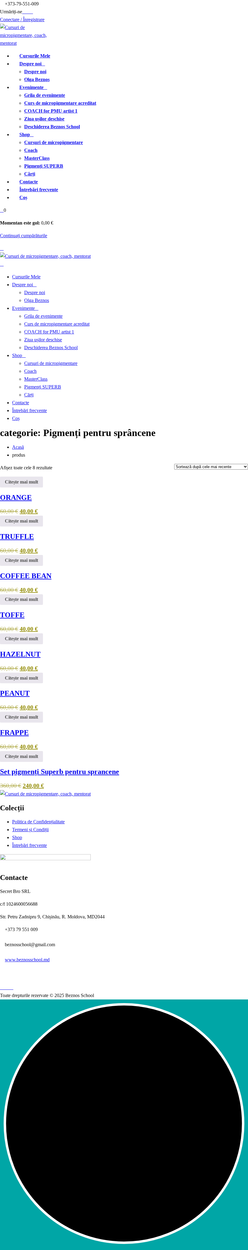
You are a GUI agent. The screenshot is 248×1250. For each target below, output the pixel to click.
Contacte (28, 181)
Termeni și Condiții (30, 829)
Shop (24, 134)
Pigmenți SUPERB (43, 166)
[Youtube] (27, 11)
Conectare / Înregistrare (22, 19)
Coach (31, 150)
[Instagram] (31, 11)
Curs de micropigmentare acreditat (60, 103)
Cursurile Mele (34, 55)
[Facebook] (24, 11)
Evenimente (31, 87)
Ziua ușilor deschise (44, 118)
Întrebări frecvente (38, 189)
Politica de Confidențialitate (38, 821)
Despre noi (30, 63)
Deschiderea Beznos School (52, 126)
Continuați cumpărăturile (23, 235)
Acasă (18, 447)
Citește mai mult (21, 481)
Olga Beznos (37, 79)
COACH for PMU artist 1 (50, 110)
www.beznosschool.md (27, 959)
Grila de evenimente (44, 95)
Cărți (29, 173)
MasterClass (37, 158)
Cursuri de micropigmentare (53, 142)
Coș (23, 197)
